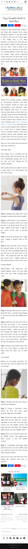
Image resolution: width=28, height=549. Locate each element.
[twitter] (4, 538)
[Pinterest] (7, 2)
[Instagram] (4, 2)
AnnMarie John (16, 545)
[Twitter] (1, 2)
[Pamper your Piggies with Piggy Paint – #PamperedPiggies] (7, 498)
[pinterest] (14, 538)
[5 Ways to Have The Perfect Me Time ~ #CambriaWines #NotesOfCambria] (7, 480)
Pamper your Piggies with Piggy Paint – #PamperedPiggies (7, 507)
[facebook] (10, 538)
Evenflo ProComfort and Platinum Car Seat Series (7, 518)
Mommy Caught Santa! (20, 506)
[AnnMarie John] (14, 7)
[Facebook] (14, 2)
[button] (26, 2)
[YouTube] (9, 2)
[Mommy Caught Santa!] (20, 498)
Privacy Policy (14, 547)
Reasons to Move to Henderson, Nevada (20, 488)
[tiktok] (21, 538)
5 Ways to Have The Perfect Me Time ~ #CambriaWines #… (7, 489)
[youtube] (17, 538)
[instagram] (7, 538)
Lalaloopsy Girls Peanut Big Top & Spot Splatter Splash (21, 518)
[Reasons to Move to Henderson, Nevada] (20, 480)
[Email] (24, 538)
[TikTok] (12, 2)
